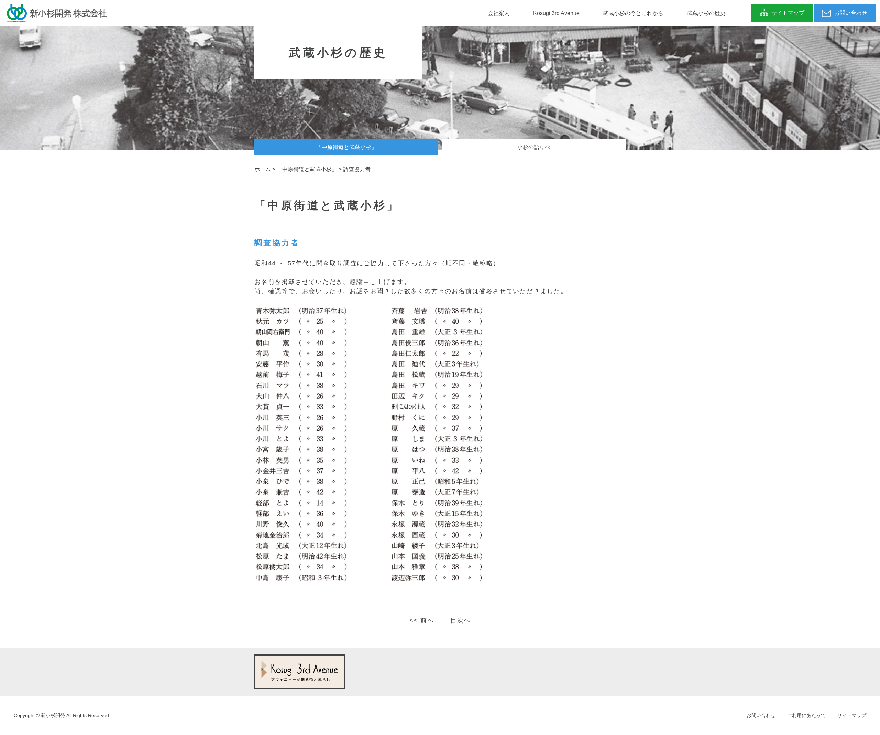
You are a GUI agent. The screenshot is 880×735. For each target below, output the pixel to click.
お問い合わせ (761, 715)
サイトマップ (851, 715)
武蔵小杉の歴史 (706, 13)
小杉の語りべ (533, 147)
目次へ (460, 620)
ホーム (262, 169)
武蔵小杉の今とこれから (633, 13)
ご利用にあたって (806, 715)
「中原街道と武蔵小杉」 (346, 147)
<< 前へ (421, 620)
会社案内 (499, 13)
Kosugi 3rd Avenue (556, 13)
